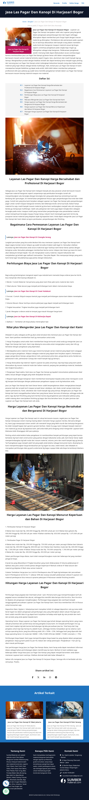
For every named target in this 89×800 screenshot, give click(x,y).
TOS (82, 3)
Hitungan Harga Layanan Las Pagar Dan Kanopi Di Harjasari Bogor (45, 113)
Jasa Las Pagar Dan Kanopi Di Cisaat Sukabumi (32, 291)
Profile (64, 3)
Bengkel (30, 22)
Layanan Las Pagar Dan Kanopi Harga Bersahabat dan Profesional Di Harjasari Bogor (43, 86)
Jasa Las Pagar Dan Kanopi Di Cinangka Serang (32, 237)
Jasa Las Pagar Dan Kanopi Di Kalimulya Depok (32, 316)
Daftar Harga (74, 3)
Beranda (56, 3)
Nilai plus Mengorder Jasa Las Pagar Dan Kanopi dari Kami (45, 100)
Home (24, 22)
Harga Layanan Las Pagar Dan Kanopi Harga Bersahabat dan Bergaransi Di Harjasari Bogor (46, 103)
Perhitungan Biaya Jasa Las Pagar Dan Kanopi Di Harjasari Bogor (45, 96)
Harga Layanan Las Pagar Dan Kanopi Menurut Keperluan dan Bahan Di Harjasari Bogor (45, 108)
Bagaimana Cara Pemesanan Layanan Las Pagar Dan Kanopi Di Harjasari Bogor (46, 91)
